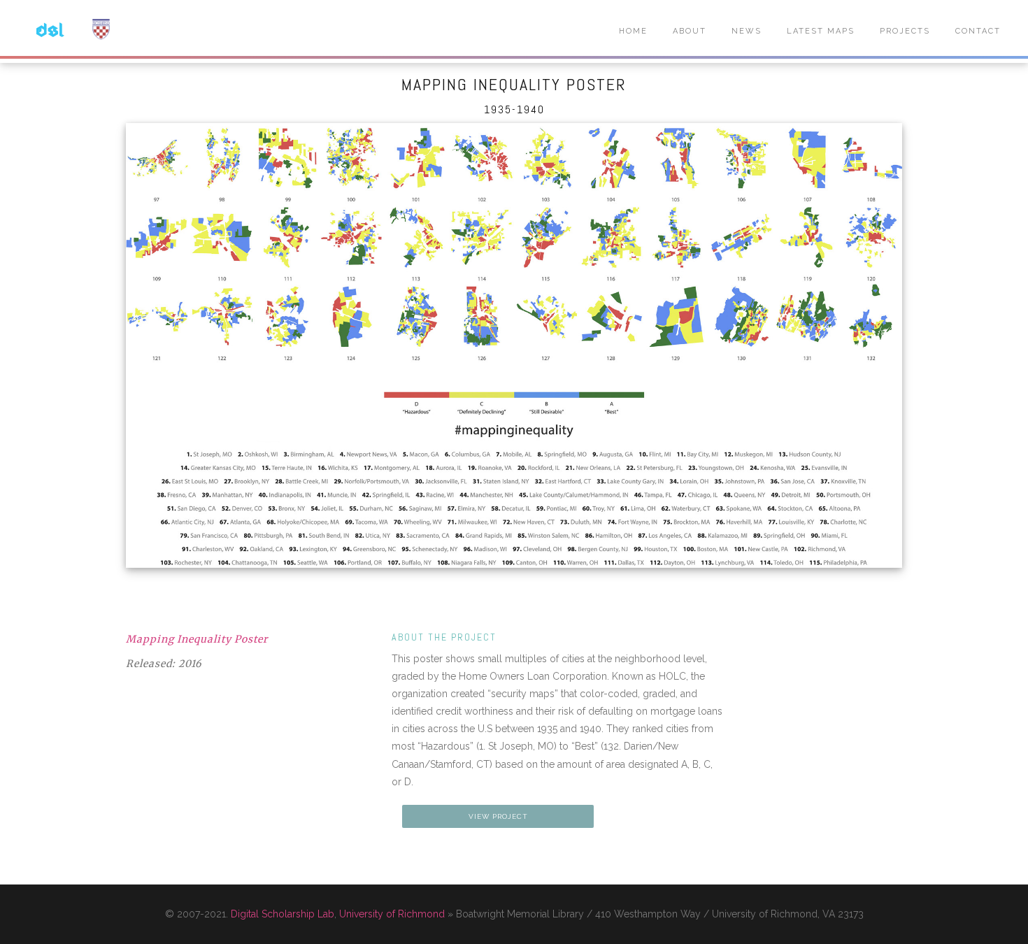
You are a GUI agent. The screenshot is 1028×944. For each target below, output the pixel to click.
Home (633, 31)
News (746, 31)
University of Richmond (392, 914)
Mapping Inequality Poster (197, 639)
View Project (498, 816)
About (689, 31)
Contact (978, 31)
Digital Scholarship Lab (282, 914)
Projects (905, 31)
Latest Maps (821, 31)
